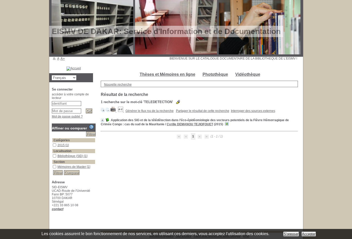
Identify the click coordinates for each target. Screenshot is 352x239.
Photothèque (215, 74)
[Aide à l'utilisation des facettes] (91, 127)
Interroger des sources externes (253, 111)
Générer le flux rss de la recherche (149, 111)
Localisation (62, 151)
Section (59, 162)
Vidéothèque (247, 74)
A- (54, 58)
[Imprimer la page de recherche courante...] (113, 111)
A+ (63, 59)
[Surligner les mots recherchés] (178, 102)
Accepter (308, 234)
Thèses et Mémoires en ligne (167, 74)
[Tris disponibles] (121, 111)
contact (57, 209)
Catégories (62, 140)
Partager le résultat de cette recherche (202, 111)
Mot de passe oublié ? (67, 116)
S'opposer (291, 234)
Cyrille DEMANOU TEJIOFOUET (190, 124)
